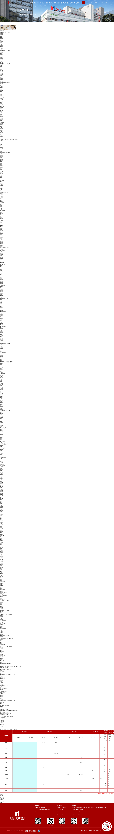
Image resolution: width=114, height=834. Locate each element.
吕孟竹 (1, 608)
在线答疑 (2, 721)
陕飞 (1, 36)
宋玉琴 (1, 328)
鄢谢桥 (1, 358)
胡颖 (1, 659)
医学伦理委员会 (4, 671)
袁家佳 (1, 281)
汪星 (1, 163)
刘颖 (1, 503)
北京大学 (59, 811)
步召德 (1, 52)
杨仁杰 (1, 214)
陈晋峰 (1, 107)
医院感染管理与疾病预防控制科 (7, 700)
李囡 (1, 538)
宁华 (1, 501)
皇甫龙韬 (2, 619)
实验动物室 (2, 661)
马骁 (1, 189)
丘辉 (1, 144)
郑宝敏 (1, 388)
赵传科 (1, 648)
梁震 (1, 102)
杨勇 (1, 204)
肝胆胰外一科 (3, 122)
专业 (87, 2)
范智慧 (1, 530)
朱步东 (1, 461)
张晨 (1, 336)
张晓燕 (1, 472)
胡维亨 (1, 301)
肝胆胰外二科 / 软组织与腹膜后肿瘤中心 (9, 139)
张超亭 (1, 650)
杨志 (1, 536)
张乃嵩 (1, 183)
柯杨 (1, 630)
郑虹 (1, 172)
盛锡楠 (1, 355)
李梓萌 (1, 437)
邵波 (1, 523)
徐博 (1, 376)
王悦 (1, 497)
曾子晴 (1, 547)
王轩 (1, 351)
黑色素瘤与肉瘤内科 (5, 343)
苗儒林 (1, 41)
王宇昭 (1, 116)
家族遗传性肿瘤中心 (5, 247)
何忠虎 (1, 631)
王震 (1, 151)
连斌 (1, 350)
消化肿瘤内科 (3, 264)
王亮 (1, 120)
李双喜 (1, 38)
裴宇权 (1, 119)
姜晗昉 (1, 315)
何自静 (1, 233)
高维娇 (6, 774)
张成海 (1, 87)
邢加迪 (1, 86)
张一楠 (1, 62)
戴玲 (1, 303)
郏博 (1, 294)
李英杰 (1, 81)
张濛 (1, 598)
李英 (1, 481)
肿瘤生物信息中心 (4, 635)
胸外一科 (2, 97)
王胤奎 (1, 45)
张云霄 (1, 243)
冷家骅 (1, 74)
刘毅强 (1, 552)
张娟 (1, 642)
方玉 (1, 588)
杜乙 (1, 405)
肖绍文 (1, 383)
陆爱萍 (1, 558)
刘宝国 (1, 184)
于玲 (1, 234)
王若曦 (1, 406)
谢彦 (1, 334)
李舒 (1, 198)
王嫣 (1, 604)
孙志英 (1, 524)
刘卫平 (1, 335)
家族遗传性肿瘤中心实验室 (6, 638)
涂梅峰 (1, 332)
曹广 (1, 221)
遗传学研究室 (3, 628)
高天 (1, 200)
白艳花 (1, 561)
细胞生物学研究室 (4, 610)
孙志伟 (1, 453)
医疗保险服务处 (4, 688)
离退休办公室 (3, 691)
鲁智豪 (1, 275)
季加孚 (1, 33)
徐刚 (1, 391)
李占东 (1, 371)
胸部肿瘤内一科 (4, 285)
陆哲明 (1, 647)
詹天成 (1, 73)
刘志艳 (1, 393)
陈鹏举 (1, 78)
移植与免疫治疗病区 (5, 410)
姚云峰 (1, 68)
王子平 (1, 286)
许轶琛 (1, 372)
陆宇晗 (1, 684)
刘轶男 (1, 118)
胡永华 (1, 230)
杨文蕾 (1, 634)
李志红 (1, 241)
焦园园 (1, 502)
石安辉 (1, 387)
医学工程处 (2, 702)
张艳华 (1, 499)
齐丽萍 (1, 474)
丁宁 (1, 670)
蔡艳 (6, 770)
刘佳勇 (1, 195)
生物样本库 (2, 655)
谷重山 (1, 169)
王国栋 (1, 257)
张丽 (1, 571)
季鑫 (1, 56)
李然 (1, 509)
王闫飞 (1, 460)
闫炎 (1, 577)
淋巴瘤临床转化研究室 (5, 669)
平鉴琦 (1, 522)
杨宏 (1, 89)
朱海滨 (1, 478)
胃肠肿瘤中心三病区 (5, 64)
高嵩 (1, 217)
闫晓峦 (1, 136)
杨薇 (1, 519)
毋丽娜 (1, 654)
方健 (1, 299)
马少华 (1, 99)
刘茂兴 (1, 93)
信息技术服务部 (4, 592)
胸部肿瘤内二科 (4, 298)
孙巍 (1, 572)
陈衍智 (1, 367)
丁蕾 (1, 246)
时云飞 (1, 563)
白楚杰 (1, 197)
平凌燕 (1, 338)
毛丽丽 (1, 348)
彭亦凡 (1, 71)
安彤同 (1, 289)
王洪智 (1, 400)
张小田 (1, 266)
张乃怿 (6, 757)
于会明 (1, 384)
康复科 (1, 434)
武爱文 (1, 65)
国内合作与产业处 (4, 705)
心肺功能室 (2, 589)
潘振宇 (1, 236)
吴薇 (1, 518)
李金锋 (1, 156)
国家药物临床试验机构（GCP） (7, 674)
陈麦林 (1, 482)
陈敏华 (1, 517)
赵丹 (1, 398)
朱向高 (1, 389)
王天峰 (1, 160)
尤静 (1, 401)
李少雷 (1, 114)
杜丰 (1, 456)
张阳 (1, 627)
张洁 (1, 306)
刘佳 (1, 208)
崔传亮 (1, 356)
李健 (1, 270)
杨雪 (1, 297)
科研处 (1, 681)
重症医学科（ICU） (4, 250)
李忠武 (1, 554)
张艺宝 (1, 402)
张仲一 (1, 532)
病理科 (1, 550)
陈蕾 (1, 94)
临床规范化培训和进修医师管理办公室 (9, 710)
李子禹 (1, 34)
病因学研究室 (3, 620)
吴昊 (1, 379)
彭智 (1, 277)
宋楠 (1, 176)
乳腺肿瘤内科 (3, 311)
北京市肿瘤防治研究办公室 (6, 716)
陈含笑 (1, 295)
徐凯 (1, 95)
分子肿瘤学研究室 (4, 600)
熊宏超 (1, 101)
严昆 (1, 515)
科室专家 (2, 720)
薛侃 (1, 42)
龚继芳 (1, 272)
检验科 (1, 490)
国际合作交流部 (4, 709)
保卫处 (1, 696)
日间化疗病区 (3, 457)
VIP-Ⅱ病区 (2, 448)
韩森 (1, 309)
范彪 (1, 61)
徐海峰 (1, 218)
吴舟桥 (1, 48)
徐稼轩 (1, 254)
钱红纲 (1, 142)
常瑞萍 (1, 489)
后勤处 (1, 698)
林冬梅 (1, 551)
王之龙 (1, 485)
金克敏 (1, 130)
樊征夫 (1, 193)
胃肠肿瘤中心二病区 (5, 50)
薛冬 (1, 365)
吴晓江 (1, 54)
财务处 (1, 694)
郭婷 (1, 618)
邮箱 (96, 2)
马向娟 (1, 310)
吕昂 (1, 143)
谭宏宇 (1, 226)
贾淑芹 (1, 596)
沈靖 (1, 652)
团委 (1, 707)
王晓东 (1, 213)
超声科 (1, 514)
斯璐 (1, 346)
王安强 (1, 60)
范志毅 (1, 228)
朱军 (1, 327)
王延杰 (1, 534)
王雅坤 (1, 282)
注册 (106, 2)
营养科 (1, 585)
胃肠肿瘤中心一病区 (5, 32)
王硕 (1, 206)
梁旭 (1, 317)
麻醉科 (1, 225)
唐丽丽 (1, 436)
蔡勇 (1, 381)
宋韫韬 (1, 190)
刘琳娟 (1, 495)
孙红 (1, 364)
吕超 (1, 115)
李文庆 (1, 626)
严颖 (1, 320)
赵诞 (1, 612)
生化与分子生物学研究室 (6, 646)
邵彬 (1, 319)
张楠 (1, 91)
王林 (1, 69)
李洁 (1, 268)
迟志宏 (1, 347)
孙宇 (1, 555)
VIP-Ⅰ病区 (2, 261)
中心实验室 (2, 651)
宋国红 (1, 314)
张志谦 (1, 611)
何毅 (1, 438)
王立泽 (1, 167)
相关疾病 (2, 797)
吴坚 (1, 487)
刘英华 (1, 239)
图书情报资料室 (4, 667)
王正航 (1, 283)
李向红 (1, 556)
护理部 (1, 683)
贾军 (1, 450)
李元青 (1, 369)
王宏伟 (1, 128)
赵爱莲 (1, 560)
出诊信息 (2, 722)
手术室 (1, 258)
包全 (1, 134)
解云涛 (1, 249)
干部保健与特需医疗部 (5, 713)
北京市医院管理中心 (61, 809)
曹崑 (1, 476)
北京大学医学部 (60, 814)
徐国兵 (1, 491)
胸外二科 (2, 106)
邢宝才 (1, 124)
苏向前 (1, 83)
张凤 (6, 790)
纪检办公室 (2, 692)
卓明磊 (1, 291)
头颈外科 (2, 180)
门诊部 (1, 699)
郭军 (1, 344)
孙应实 (1, 466)
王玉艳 (1, 290)
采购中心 (2, 706)
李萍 (1, 229)
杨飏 (1, 164)
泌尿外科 (2, 202)
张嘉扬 (1, 323)
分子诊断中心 (3, 595)
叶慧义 (1, 473)
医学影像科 (2, 465)
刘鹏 (1, 224)
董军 (1, 251)
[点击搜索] (107, 827)
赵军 (1, 77)
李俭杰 (1, 293)
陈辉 (1, 216)
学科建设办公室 (4, 712)
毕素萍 (1, 237)
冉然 (1, 322)
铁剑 (1, 392)
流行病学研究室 (4, 623)
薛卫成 (1, 559)
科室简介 (2, 719)
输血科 (1, 583)
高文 (1, 526)
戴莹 (1, 527)
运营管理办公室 (4, 685)
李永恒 (1, 377)
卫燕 (1, 157)
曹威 (1, 168)
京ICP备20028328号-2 (76, 811)
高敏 (1, 175)
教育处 (1, 687)
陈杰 (1, 603)
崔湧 (1, 470)
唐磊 (1, 468)
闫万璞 (1, 104)
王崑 (1, 126)
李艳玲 (1, 483)
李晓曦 (1, 242)
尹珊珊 (1, 521)
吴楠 (1, 109)
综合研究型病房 (4, 444)
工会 (1, 703)
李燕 (1, 269)
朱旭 (1, 212)
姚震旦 (1, 90)
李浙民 (1, 46)
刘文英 (1, 528)
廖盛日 (1, 159)
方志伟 (1, 196)
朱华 (1, 539)
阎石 (1, 112)
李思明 (1, 359)
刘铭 (1, 131)
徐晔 (1, 640)
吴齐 (1, 575)
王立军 (1, 138)
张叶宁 (1, 439)
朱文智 (1, 245)
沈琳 (1, 265)
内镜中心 (2, 573)
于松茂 (1, 408)
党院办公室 (2, 677)
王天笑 (1, 188)
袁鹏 (1, 580)
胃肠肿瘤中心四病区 (5, 82)
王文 (6, 784)
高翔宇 (1, 44)
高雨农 (1, 173)
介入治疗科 (2, 210)
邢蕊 (1, 665)
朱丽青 (1, 493)
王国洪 (1, 494)
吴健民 (1, 636)
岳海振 (1, 404)
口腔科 (1, 462)
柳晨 (1, 222)
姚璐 (1, 643)
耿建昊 (1, 396)
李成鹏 (1, 147)
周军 (1, 274)
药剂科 (1, 498)
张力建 (1, 110)
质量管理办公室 (4, 714)
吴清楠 (1, 607)
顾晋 (1, 66)
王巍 (1, 179)
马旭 (1, 513)
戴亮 (1, 103)
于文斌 (1, 185)
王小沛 (1, 339)
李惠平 (1, 313)
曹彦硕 (1, 279)
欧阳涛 (1, 155)
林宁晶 (1, 331)
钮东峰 (1, 567)
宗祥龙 (1, 57)
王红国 (6, 778)
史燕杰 (1, 477)
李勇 (1, 662)
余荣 (1, 385)
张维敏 (1, 606)
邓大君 (1, 622)
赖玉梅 (1, 564)
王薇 (1, 368)
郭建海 (1, 220)
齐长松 (1, 432)
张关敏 (1, 510)
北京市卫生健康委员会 (61, 807)
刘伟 (1, 127)
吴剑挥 (1, 146)
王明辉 (1, 506)
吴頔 (1, 305)
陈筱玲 (1, 307)
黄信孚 (1, 123)
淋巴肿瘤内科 (3, 326)
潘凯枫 (1, 624)
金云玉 (1, 238)
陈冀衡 (1, 232)
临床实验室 (2, 644)
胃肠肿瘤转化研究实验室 (6, 614)
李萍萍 (1, 363)
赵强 (1, 209)
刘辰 (1, 544)
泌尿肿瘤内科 (3, 352)
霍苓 (1, 161)
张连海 (1, 37)
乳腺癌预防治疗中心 (5, 152)
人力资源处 (2, 678)
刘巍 (1, 442)
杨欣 (1, 565)
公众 (83, 2)
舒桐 (6, 767)
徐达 (1, 135)
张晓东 (1, 449)
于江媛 (1, 540)
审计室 (1, 695)
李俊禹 (1, 409)
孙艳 (1, 380)
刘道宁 (1, 149)
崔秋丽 (1, 531)
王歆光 (1, 165)
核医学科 (2, 535)
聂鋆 (1, 302)
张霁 (1, 53)
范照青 (1, 153)
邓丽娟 (1, 340)
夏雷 (1, 546)
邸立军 (1, 318)
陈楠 (1, 75)
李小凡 (1, 395)
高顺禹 (1, 469)
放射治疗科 (2, 373)
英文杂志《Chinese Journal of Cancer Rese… (11, 666)
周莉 (1, 360)
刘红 (1, 505)
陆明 (1, 273)
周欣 (1, 548)
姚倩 (1, 568)
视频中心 (2, 799)
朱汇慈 (1, 486)
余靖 (1, 452)
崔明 (1, 85)
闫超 (1, 49)
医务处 (1, 680)
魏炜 (1, 187)
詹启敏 (1, 602)
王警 (1, 579)
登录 (101, 2)
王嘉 (1, 111)
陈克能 (1, 98)
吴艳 (1, 569)
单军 (1, 480)
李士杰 (1, 576)
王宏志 (1, 253)
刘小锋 (1, 132)
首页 (28, 14)
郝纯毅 (1, 140)
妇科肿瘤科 (2, 171)
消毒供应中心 (3, 581)
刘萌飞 (1, 632)
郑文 (1, 330)
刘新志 (1, 79)
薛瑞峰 (1, 201)
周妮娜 (1, 542)
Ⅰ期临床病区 (3, 428)
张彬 (1, 181)
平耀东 (1, 511)
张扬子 (1, 397)
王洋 (1, 446)
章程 (1, 278)
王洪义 (1, 70)
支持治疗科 (2, 441)
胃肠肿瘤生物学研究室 (5, 663)
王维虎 (1, 375)
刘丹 (1, 433)
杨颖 (1, 454)
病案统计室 (2, 594)
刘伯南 (1, 148)
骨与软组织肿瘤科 (4, 192)
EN (91, 2)
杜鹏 (1, 205)
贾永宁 (1, 40)
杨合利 (1, 58)
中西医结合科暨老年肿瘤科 (6, 362)
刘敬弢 (1, 507)
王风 (1, 543)
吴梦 (1, 342)
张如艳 (1, 324)
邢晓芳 (1, 616)
